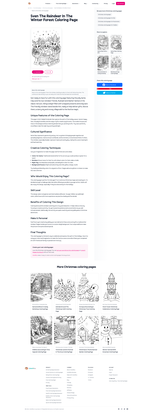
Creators (69, 377)
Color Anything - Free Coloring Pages (118, 381)
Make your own (36, 79)
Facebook (90, 370)
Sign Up (111, 370)
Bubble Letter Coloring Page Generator (53, 396)
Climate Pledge (70, 392)
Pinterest (90, 372)
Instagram (90, 375)
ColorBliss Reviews (71, 372)
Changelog (69, 385)
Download (37, 72)
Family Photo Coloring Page (52, 375)
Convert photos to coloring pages (54, 372)
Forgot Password (113, 375)
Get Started (120, 3)
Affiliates (69, 390)
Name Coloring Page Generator (53, 400)
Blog (85, 3)
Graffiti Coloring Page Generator (54, 393)
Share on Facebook (111, 85)
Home (30, 8)
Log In (110, 372)
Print (47, 72)
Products (48, 3)
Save (110, 88)
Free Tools (48, 385)
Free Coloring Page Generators (53, 391)
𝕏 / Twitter (91, 377)
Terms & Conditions (72, 395)
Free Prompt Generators (52, 388)
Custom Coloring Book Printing (53, 377)
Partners (69, 387)
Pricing (105, 3)
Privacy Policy (70, 398)
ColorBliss (35, 255)
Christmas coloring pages (48, 8)
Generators (75, 3)
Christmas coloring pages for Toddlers (107, 25)
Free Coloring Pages (61, 3)
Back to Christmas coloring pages (40, 10)
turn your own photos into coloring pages (67, 250)
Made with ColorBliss (72, 375)
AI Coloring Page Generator (52, 370)
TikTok (89, 380)
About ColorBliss (71, 370)
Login (113, 3)
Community (95, 3)
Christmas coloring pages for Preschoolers (108, 21)
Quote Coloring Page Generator (54, 402)
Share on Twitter (110, 93)
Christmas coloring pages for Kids (106, 18)
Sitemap (69, 382)
